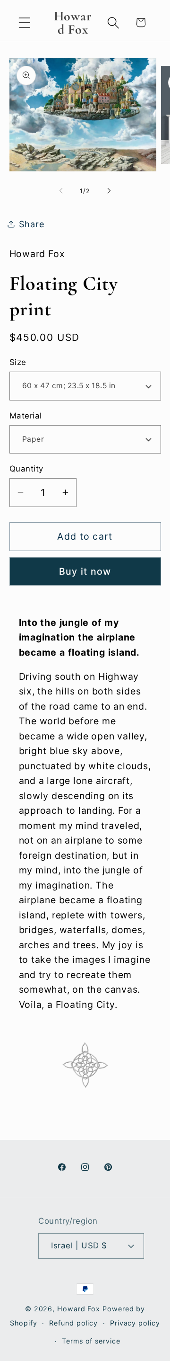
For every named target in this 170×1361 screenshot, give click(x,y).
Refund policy (73, 1323)
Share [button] (32, 224)
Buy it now (85, 571)
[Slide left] (61, 190)
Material (25, 415)
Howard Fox (78, 1309)
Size (17, 362)
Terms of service (91, 1341)
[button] (24, 22)
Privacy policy (135, 1323)
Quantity (26, 468)
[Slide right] (109, 190)
